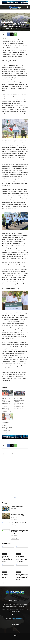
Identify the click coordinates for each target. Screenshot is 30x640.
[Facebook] (8, 34)
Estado (7, 19)
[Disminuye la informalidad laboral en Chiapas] (8, 568)
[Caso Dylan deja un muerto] (6, 508)
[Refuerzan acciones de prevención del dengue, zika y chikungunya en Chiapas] (22, 568)
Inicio (2, 11)
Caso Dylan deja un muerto (18, 506)
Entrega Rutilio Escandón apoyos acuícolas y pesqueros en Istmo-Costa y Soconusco (7, 425)
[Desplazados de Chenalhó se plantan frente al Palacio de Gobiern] (8, 550)
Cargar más (14, 538)
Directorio (15, 635)
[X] (12, 34)
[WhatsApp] (15, 34)
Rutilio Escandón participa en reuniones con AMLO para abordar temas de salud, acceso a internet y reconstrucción (7, 403)
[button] (2, 7)
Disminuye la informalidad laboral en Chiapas (8, 576)
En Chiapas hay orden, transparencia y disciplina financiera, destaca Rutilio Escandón (19, 402)
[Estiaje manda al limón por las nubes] (6, 524)
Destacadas (4, 554)
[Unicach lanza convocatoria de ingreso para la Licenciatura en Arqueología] (6, 516)
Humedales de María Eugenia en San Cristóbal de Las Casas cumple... (19, 532)
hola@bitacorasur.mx (18, 618)
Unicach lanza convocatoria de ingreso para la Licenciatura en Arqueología (19, 516)
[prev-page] (3, 583)
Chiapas (6, 11)
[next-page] (5, 583)
